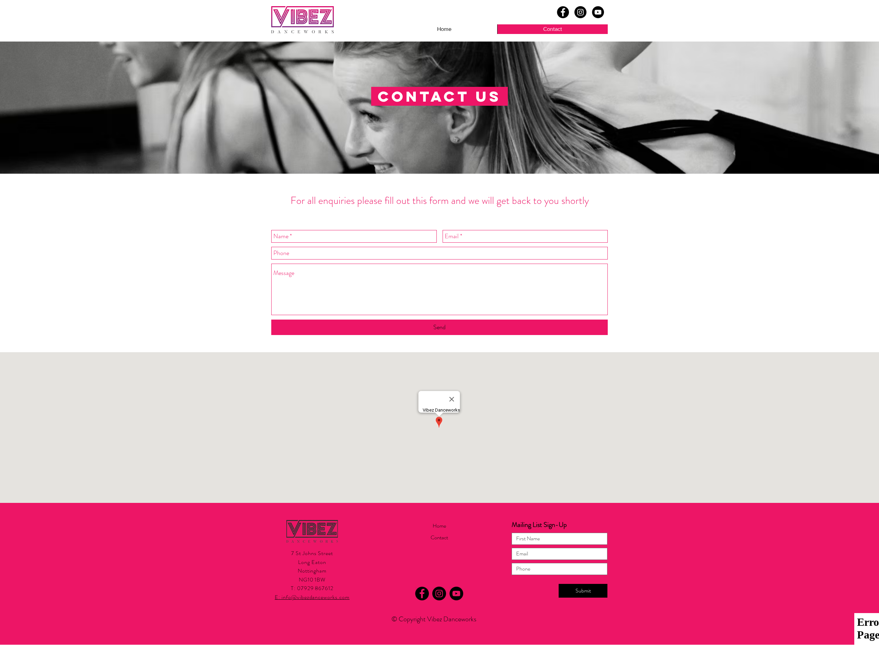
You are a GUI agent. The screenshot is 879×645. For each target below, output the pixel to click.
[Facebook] (563, 12)
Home (439, 526)
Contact (439, 537)
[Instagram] (580, 12)
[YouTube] (598, 12)
